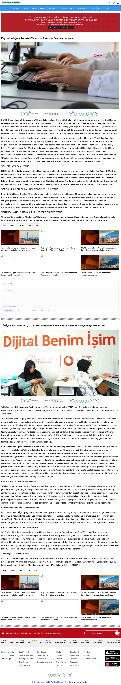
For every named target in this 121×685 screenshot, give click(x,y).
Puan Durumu (60, 642)
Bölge (4, 570)
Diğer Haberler (82, 8)
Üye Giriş (86, 652)
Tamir (37, 225)
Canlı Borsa (15, 8)
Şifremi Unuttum (89, 659)
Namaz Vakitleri (17, 642)
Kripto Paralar (113, 642)
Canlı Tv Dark (24, 652)
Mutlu (11, 225)
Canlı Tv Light (6, 659)
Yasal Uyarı (85, 682)
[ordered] (32, 310)
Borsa (72, 8)
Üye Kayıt (87, 655)
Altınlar (34, 8)
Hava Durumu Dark (8, 652)
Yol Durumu (98, 642)
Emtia (100, 8)
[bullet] (35, 310)
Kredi (107, 8)
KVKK (66, 682)
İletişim (43, 682)
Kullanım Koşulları (75, 682)
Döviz (93, 8)
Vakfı (35, 570)
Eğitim (21, 570)
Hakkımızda (36, 682)
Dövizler (25, 8)
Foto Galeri (74, 652)
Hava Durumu (45, 642)
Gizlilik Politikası (51, 682)
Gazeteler (32, 642)
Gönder (8, 310)
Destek (12, 570)
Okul (29, 225)
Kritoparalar (63, 8)
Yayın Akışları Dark (26, 655)
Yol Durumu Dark (7, 655)
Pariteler (52, 8)
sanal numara (24, 665)
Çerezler (61, 682)
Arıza (4, 225)
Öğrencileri (20, 225)
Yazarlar (73, 659)
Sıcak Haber (75, 665)
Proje (28, 570)
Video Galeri (74, 655)
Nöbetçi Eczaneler (26, 659)
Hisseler (43, 8)
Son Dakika (23, 662)
